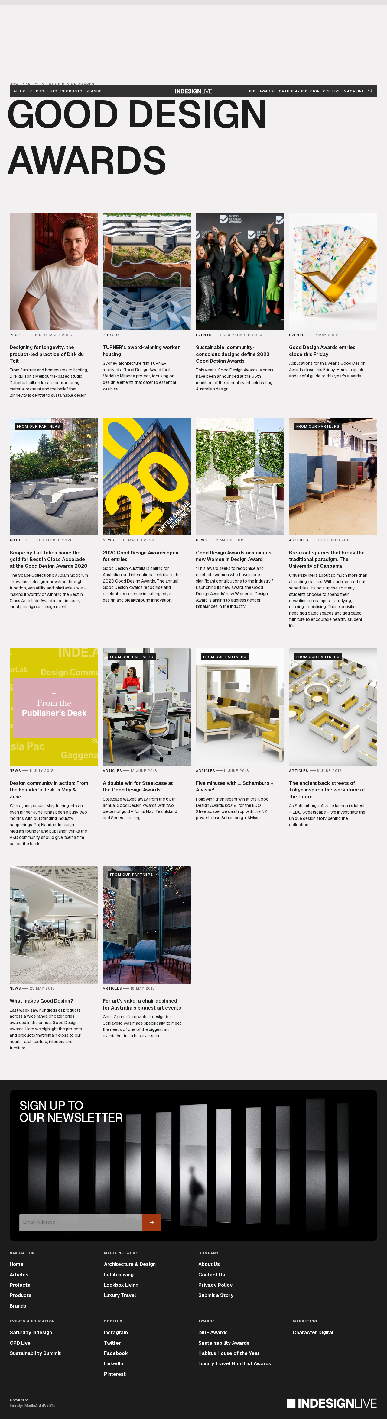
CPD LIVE (332, 91)
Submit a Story (215, 1295)
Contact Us (211, 1275)
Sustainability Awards (223, 1343)
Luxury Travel (120, 1295)
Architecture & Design (130, 1264)
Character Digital (313, 1332)
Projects (46, 91)
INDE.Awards (213, 1332)
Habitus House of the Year (229, 1353)
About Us (209, 1264)
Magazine (354, 91)
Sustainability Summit (35, 1353)
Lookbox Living (121, 1285)
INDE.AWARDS (262, 91)
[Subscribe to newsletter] (151, 1222)
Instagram (116, 1332)
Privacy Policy (215, 1285)
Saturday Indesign (31, 1332)
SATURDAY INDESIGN (299, 91)
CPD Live (20, 1343)
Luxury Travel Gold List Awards (234, 1363)
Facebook (116, 1353)
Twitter (112, 1343)
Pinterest (115, 1374)
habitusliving (119, 1275)
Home (16, 1264)
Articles (23, 91)
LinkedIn (113, 1363)
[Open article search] (370, 91)
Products (71, 91)
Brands (94, 91)
